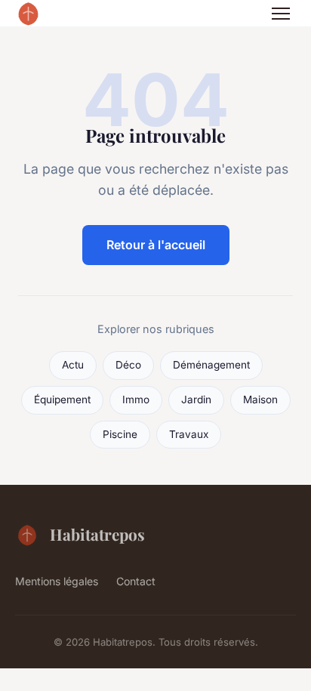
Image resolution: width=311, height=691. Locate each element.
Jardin (196, 399)
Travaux (188, 434)
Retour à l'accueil (155, 244)
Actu (73, 365)
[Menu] (281, 14)
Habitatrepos (97, 533)
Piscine (120, 434)
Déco (128, 365)
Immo (135, 399)
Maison (260, 399)
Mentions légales (56, 581)
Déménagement (211, 365)
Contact (136, 581)
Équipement (62, 399)
